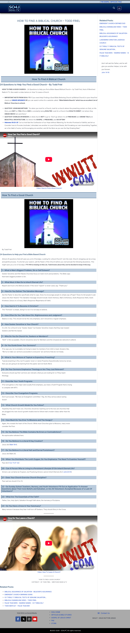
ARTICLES (113, 2)
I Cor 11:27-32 (14, 463)
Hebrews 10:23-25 (11, 122)
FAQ (119, 2)
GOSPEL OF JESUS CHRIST (61, 618)
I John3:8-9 (67, 472)
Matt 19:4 (13, 445)
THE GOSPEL (105, 2)
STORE (53, 623)
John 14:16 (105, 72)
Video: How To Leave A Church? (49, 572)
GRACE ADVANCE (18, 100)
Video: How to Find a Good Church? (49, 188)
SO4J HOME (55, 612)
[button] (113, 7)
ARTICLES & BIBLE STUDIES (61, 615)
